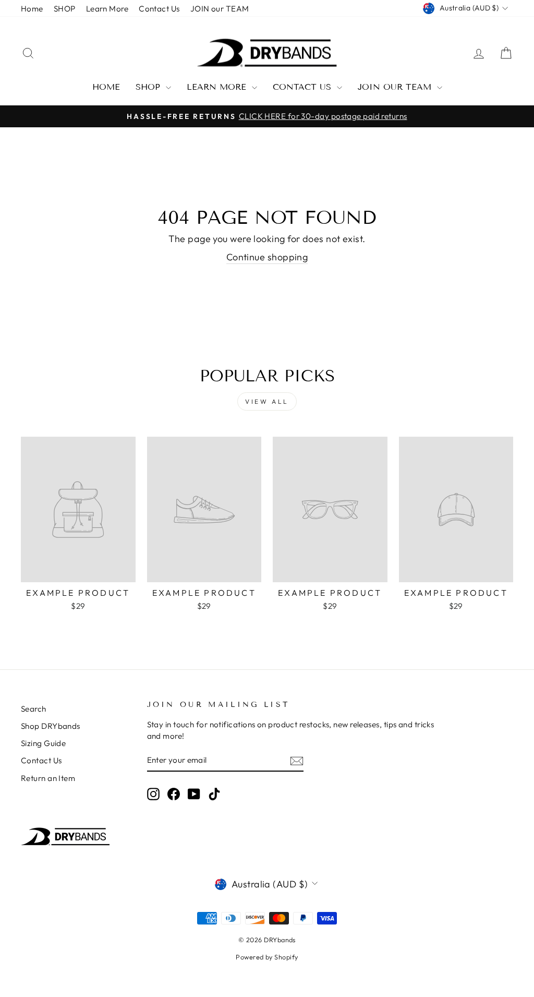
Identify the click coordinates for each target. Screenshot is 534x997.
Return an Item (48, 778)
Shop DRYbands (50, 726)
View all (267, 401)
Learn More (107, 9)
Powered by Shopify (267, 957)
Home (32, 9)
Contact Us (159, 9)
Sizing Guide (43, 743)
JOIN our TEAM (219, 9)
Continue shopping (267, 257)
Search (33, 709)
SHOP (65, 9)
